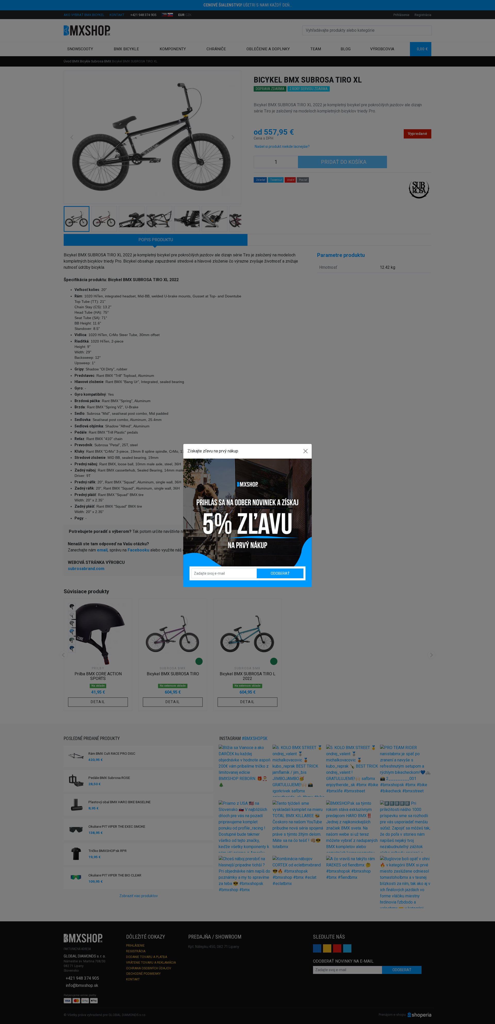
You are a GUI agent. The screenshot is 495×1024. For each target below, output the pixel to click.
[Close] (305, 451)
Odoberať (280, 573)
